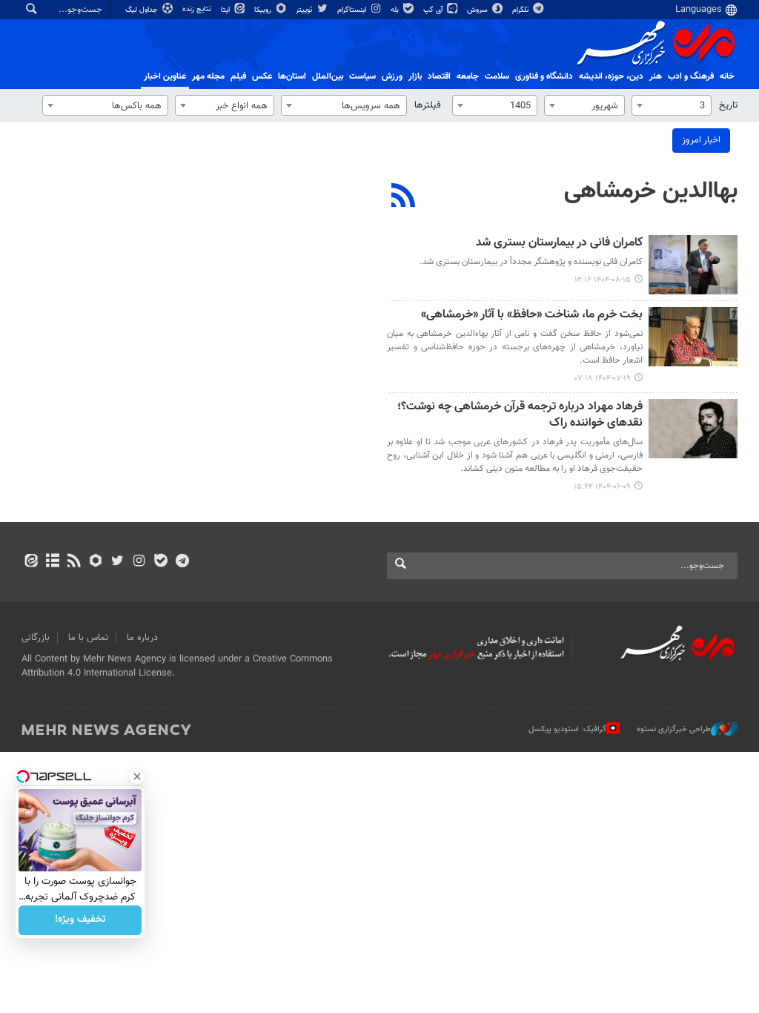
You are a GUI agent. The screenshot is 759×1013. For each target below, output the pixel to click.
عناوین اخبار (165, 76)
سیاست (362, 76)
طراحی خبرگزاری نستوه (674, 729)
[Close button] (137, 776)
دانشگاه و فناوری (544, 76)
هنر (655, 76)
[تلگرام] (182, 562)
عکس (262, 76)
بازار (415, 76)
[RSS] (403, 197)
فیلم (238, 76)
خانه (727, 76)
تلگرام (521, 10)
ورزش (392, 76)
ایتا (226, 10)
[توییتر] (117, 562)
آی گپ (434, 10)
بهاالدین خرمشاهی (651, 191)
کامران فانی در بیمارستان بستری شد (559, 243)
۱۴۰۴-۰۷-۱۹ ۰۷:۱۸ (602, 378)
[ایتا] (30, 562)
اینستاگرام (352, 10)
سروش (478, 10)
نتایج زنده (197, 9)
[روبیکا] (96, 562)
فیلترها (427, 105)
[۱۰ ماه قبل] (693, 336)
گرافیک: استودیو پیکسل (567, 729)
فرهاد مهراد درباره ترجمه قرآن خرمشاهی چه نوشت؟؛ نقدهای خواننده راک (520, 415)
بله (396, 10)
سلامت (497, 76)
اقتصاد (439, 76)
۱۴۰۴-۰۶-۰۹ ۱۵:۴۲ (602, 487)
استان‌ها (292, 76)
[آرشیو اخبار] (52, 562)
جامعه (468, 76)
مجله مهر (208, 76)
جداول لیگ (142, 10)
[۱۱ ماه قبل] (693, 428)
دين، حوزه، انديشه (611, 76)
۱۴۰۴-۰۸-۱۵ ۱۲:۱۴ (602, 280)
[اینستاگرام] (139, 562)
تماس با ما (88, 637)
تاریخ (728, 105)
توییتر (305, 10)
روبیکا (264, 10)
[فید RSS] (73, 562)
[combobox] (672, 105)
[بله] (160, 562)
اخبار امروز (701, 140)
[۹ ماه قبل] (693, 264)
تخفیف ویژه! (80, 920)
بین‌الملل (327, 76)
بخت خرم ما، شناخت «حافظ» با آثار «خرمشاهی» (532, 315)
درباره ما (142, 637)
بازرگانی (35, 637)
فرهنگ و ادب (691, 76)
